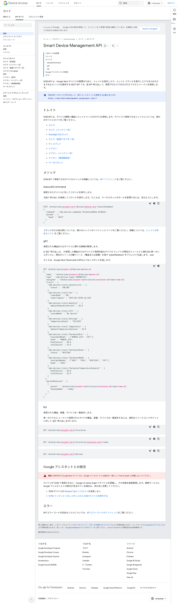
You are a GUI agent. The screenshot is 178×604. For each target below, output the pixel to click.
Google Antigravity (134, 565)
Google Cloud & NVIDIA (47, 565)
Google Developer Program (49, 548)
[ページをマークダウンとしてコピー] (113, 46)
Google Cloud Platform (112, 588)
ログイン (171, 3)
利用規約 (41, 598)
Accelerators (43, 561)
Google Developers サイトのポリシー (79, 527)
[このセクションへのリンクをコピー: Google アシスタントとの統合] (88, 467)
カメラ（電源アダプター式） (62, 139)
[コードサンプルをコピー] (158, 203)
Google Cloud (132, 569)
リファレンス (63, 3)
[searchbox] (17, 25)
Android (130, 548)
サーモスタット (56, 162)
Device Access (17, 3)
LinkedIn (85, 561)
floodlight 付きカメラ (58, 134)
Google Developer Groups (48, 552)
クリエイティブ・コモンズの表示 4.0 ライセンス (93, 525)
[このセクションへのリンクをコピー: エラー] (55, 506)
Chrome (130, 552)
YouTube (86, 569)
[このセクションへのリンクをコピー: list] (49, 407)
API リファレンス (108, 179)
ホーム (45, 39)
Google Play (131, 573)
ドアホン (53, 148)
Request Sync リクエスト (76, 491)
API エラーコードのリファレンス (102, 512)
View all (130, 577)
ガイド (39, 3)
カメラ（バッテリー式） (60, 130)
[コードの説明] (150, 203)
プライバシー (53, 598)
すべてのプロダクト (148, 588)
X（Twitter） (87, 565)
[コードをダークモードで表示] (154, 203)
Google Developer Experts (48, 556)
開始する (6, 17)
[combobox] (131, 3)
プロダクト (56, 39)
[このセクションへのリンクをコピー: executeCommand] (68, 187)
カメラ (52, 125)
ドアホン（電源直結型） (60, 158)
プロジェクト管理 (36, 17)
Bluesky (85, 552)
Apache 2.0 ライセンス (155, 525)
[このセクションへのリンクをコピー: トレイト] (58, 110)
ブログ (85, 548)
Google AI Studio (133, 561)
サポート (77, 3)
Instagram (86, 556)
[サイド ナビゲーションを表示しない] (31, 599)
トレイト (50, 3)
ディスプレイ (55, 144)
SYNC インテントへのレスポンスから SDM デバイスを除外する (78, 496)
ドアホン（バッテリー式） (61, 153)
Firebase (130, 556)
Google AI (131, 588)
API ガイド (19, 17)
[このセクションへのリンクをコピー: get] (50, 241)
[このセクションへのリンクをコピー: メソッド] (58, 172)
